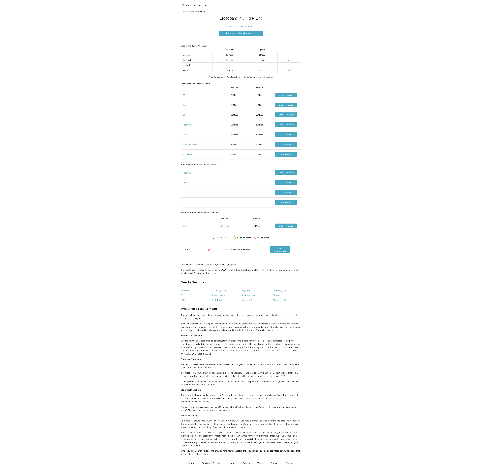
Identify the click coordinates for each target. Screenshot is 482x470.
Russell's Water (219, 295)
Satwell (184, 300)
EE (184, 95)
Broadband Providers (212, 463)
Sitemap (289, 463)
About (191, 463)
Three (185, 183)
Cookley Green (249, 300)
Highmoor (247, 290)
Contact (274, 463)
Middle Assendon (250, 295)
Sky (184, 105)
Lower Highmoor (219, 290)
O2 (184, 202)
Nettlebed (185, 290)
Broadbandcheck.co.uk (196, 5)
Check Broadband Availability (241, 33)
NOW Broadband (190, 145)
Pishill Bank (217, 300)
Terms (260, 463)
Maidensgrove (279, 290)
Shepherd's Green (281, 300)
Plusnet (186, 135)
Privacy (246, 463)
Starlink (186, 226)
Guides (232, 463)
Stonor (276, 295)
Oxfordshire (187, 12)
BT (184, 115)
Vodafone (187, 125)
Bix (182, 295)
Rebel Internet (189, 154)
